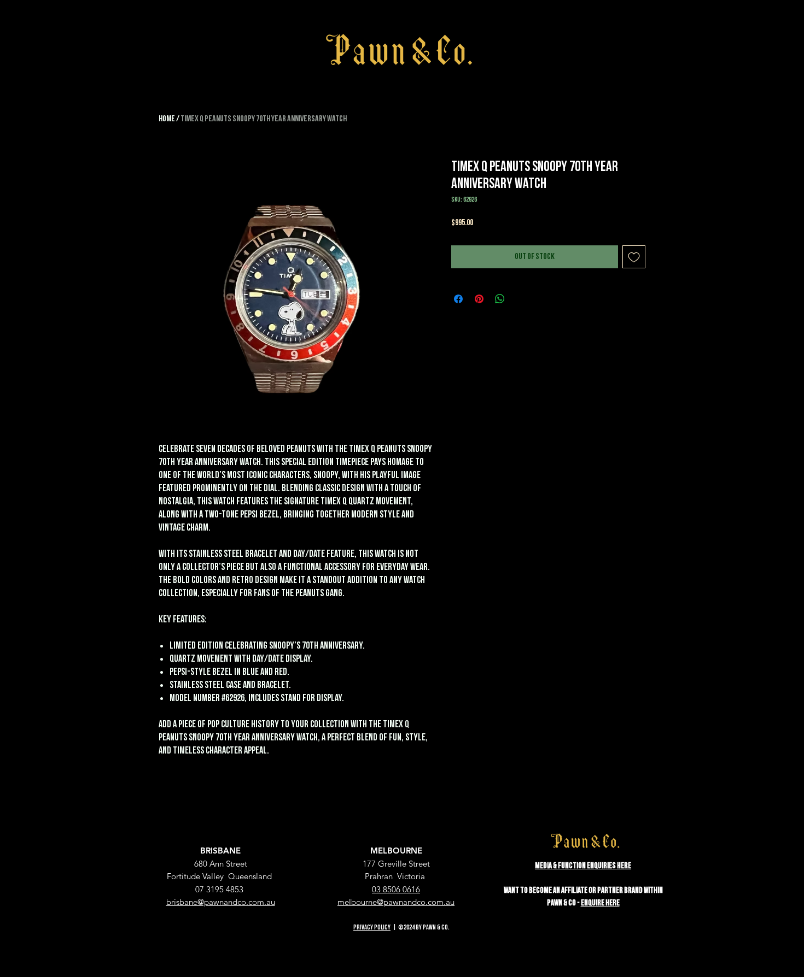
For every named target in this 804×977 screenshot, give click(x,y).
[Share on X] (520, 298)
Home (167, 119)
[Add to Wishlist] (633, 256)
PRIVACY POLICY (372, 927)
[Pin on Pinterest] (479, 298)
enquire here (600, 903)
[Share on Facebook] (458, 298)
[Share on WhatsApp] (499, 298)
